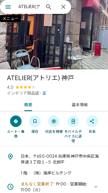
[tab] (27, 104)
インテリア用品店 (23, 93)
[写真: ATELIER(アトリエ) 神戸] (54, 34)
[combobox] (29, 6)
